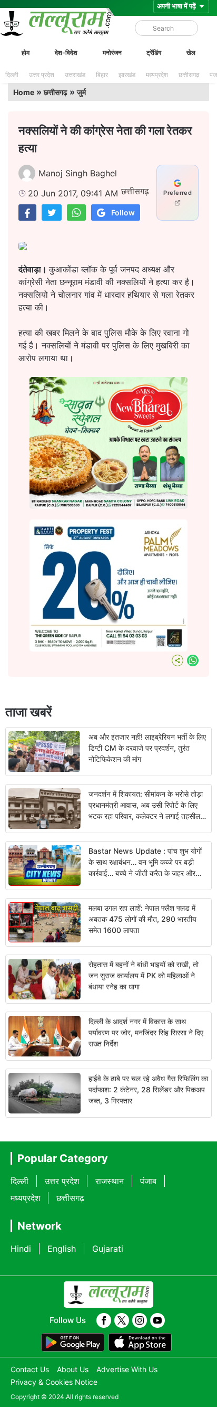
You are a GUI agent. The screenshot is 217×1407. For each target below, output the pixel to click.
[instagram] (139, 1320)
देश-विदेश (66, 52)
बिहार (102, 75)
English (61, 1248)
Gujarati (107, 1248)
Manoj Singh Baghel (77, 173)
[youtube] (157, 1320)
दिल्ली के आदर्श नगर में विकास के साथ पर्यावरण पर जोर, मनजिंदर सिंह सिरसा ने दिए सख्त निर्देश (145, 1032)
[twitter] (121, 1320)
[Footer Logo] (108, 1294)
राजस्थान (109, 1181)
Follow (123, 212)
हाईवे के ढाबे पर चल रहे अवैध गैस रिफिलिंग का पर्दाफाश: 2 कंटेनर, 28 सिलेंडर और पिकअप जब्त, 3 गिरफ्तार (148, 1089)
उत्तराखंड (75, 75)
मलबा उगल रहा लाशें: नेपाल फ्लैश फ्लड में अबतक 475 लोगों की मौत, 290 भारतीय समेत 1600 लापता (142, 918)
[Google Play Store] (72, 1342)
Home (23, 92)
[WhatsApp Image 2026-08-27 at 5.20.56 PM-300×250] (108, 648)
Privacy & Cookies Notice (54, 1381)
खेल (190, 52)
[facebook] (104, 1320)
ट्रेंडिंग (153, 52)
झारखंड (127, 75)
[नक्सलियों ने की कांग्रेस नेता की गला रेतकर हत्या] (27, 212)
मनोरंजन (112, 52)
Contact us (30, 1369)
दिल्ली (11, 75)
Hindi (21, 1248)
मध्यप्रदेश (157, 75)
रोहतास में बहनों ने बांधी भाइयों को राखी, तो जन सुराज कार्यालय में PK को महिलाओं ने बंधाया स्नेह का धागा (143, 975)
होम (25, 52)
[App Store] (140, 1342)
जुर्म (81, 92)
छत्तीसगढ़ (189, 75)
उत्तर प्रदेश (41, 75)
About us (72, 1369)
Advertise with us (126, 1369)
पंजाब (148, 1181)
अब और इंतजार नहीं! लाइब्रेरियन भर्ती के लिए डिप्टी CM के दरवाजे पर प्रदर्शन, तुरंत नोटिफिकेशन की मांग (147, 747)
